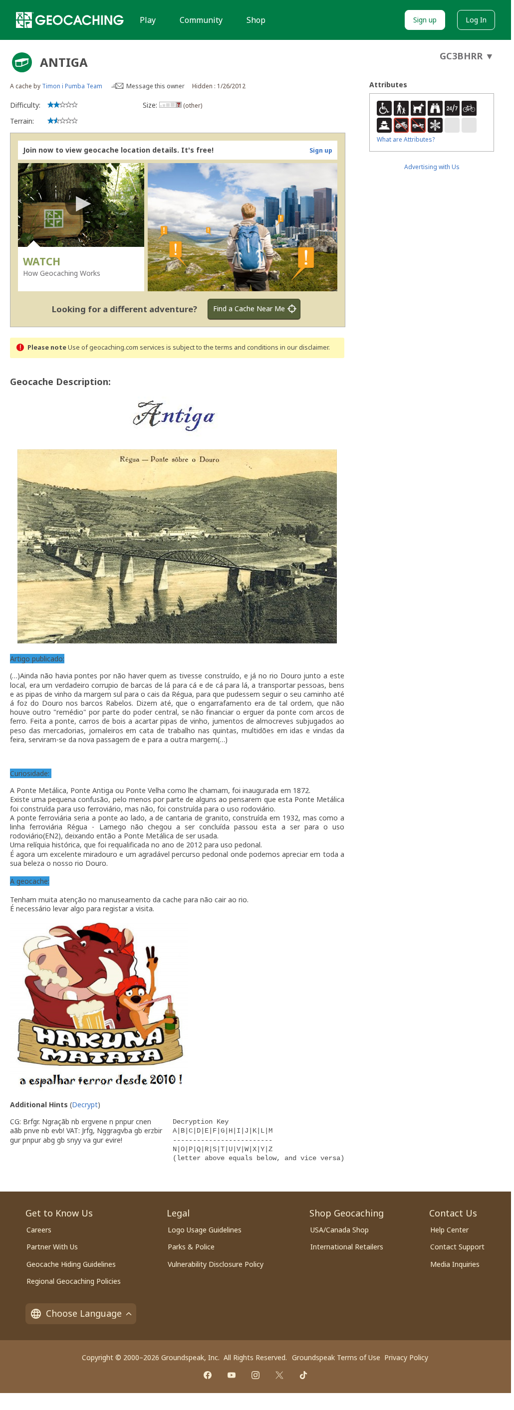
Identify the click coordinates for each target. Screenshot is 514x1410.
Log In (476, 19)
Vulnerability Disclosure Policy (215, 1264)
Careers (38, 1229)
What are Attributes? (406, 139)
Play (148, 19)
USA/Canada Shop (339, 1229)
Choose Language (84, 1313)
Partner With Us (52, 1246)
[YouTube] (232, 1375)
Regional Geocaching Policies (73, 1281)
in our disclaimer (304, 347)
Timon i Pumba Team (72, 86)
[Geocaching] (70, 20)
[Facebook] (208, 1375)
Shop (256, 19)
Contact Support (457, 1246)
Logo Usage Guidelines (205, 1229)
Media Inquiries (455, 1264)
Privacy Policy (406, 1357)
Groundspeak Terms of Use (336, 1357)
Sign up (425, 19)
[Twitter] (279, 1375)
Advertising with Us (432, 167)
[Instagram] (255, 1375)
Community (201, 19)
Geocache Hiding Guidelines (71, 1264)
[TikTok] (303, 1375)
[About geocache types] (22, 62)
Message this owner (155, 86)
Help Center (449, 1229)
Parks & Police (191, 1246)
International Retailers (346, 1246)
